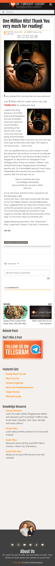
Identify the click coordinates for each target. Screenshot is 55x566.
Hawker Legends (14, 383)
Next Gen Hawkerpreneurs (19, 387)
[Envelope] (43, 545)
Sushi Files (11, 440)
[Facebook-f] (13, 545)
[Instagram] (19, 545)
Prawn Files (12, 428)
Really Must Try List (16, 374)
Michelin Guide (13, 396)
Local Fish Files (13, 451)
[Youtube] (25, 545)
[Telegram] (31, 545)
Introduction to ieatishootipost (16, 242)
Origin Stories (13, 392)
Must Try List (12, 378)
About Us (27, 551)
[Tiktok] (37, 545)
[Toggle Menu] (50, 4)
